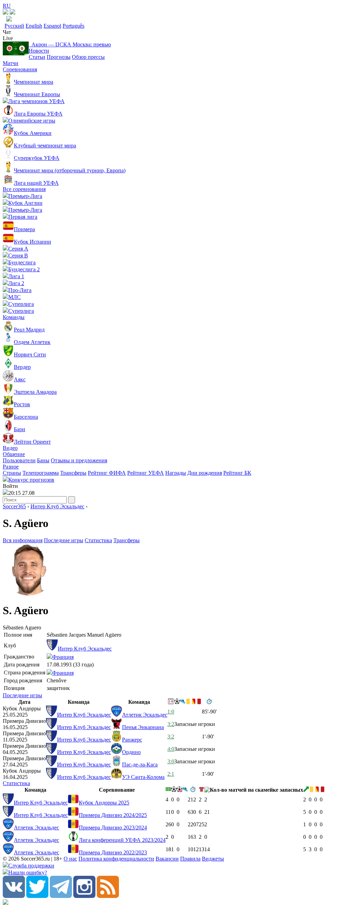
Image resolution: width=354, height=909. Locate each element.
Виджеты (213, 859)
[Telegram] (61, 896)
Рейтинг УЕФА (145, 473)
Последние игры (63, 540)
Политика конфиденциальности (116, 859)
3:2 (170, 724)
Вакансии (167, 859)
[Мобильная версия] (12, 13)
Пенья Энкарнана (143, 727)
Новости (39, 51)
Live (8, 38)
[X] (37, 896)
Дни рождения (204, 473)
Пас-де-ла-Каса (140, 764)
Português (73, 26)
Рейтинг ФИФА (107, 473)
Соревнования (20, 69)
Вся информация (23, 540)
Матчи (10, 63)
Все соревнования (24, 189)
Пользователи (19, 460)
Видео (10, 448)
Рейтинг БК (237, 473)
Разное (11, 467)
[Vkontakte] (14, 896)
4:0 (170, 749)
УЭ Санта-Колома (143, 777)
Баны (43, 460)
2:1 (170, 774)
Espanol (52, 26)
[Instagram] (84, 896)
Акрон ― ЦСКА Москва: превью (70, 44)
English (34, 26)
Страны (12, 473)
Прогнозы (59, 57)
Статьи (37, 57)
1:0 (170, 712)
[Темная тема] (5, 13)
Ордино (131, 752)
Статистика (98, 540)
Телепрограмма (40, 473)
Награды (175, 473)
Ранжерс (132, 740)
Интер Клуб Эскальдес (57, 506)
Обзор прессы (88, 57)
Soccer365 (14, 506)
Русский (14, 26)
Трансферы (73, 473)
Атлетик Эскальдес (144, 715)
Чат (7, 32)
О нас (70, 859)
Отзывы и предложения (79, 460)
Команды (14, 317)
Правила (190, 859)
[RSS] (108, 896)
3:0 (170, 761)
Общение (14, 454)
